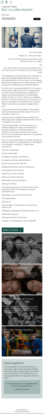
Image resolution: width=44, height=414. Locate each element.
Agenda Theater (9, 6)
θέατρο (4, 18)
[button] (5, 37)
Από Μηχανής (11, 18)
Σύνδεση (18, 389)
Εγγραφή (25, 389)
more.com (14, 214)
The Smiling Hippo (25, 411)
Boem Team (5, 15)
